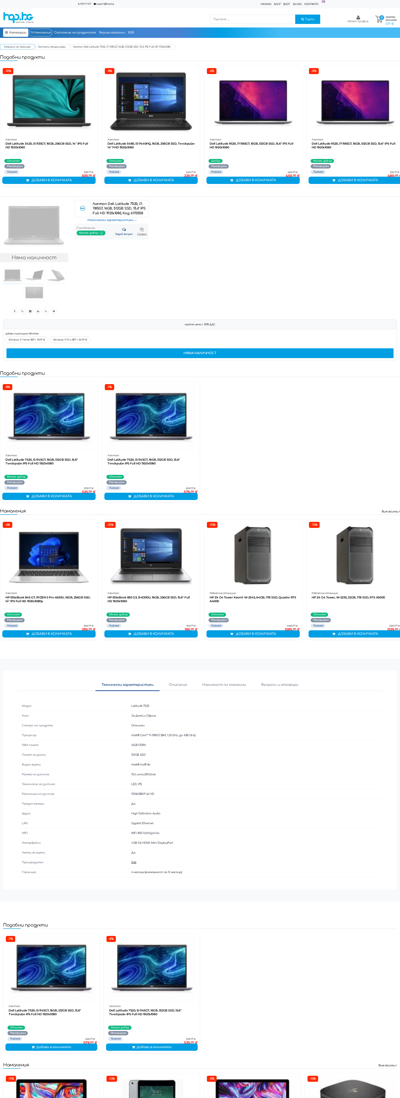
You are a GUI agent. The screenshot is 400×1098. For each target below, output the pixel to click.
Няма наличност (200, 353)
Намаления (42, 32)
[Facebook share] (14, 311)
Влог (286, 4)
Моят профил (358, 21)
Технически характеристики (127, 685)
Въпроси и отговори (279, 685)
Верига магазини (112, 32)
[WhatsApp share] (46, 311)
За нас (297, 4)
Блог (277, 4)
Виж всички (390, 511)
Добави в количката (52, 180)
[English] (323, 1)
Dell (133, 862)
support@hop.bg (105, 4)
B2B (131, 32)
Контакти (311, 4)
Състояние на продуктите (75, 32)
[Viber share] (22, 311)
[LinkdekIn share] (38, 311)
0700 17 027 (85, 4)
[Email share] (30, 311)
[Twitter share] (54, 311)
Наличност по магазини (224, 685)
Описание (178, 685)
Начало (266, 4)
